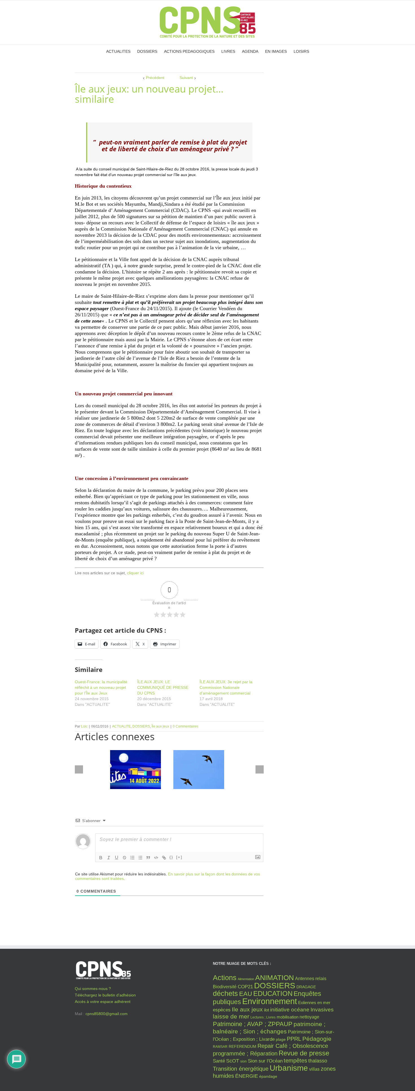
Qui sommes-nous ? (93, 988)
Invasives (322, 1010)
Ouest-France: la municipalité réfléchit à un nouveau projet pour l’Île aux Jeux (101, 687)
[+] (179, 857)
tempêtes (295, 1060)
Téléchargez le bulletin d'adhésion (105, 995)
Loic (84, 726)
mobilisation (287, 1017)
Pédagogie (316, 1038)
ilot (266, 1010)
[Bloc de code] (156, 857)
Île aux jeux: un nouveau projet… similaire (149, 94)
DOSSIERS (147, 51)
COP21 (245, 986)
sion (243, 1061)
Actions (225, 978)
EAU (245, 993)
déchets (225, 993)
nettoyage (309, 1017)
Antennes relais (310, 978)
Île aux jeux (160, 726)
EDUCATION (272, 993)
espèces (222, 1010)
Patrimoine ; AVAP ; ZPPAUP (252, 1024)
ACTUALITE (121, 726)
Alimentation (246, 979)
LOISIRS (301, 51)
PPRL (294, 1039)
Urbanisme (289, 1068)
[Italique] (109, 857)
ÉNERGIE (246, 1076)
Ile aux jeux (247, 1009)
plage (281, 1039)
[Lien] (164, 857)
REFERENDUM (242, 1046)
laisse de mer (231, 1016)
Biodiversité (225, 986)
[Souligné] (117, 857)
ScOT (232, 1061)
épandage (268, 1076)
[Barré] (124, 857)
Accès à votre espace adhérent (102, 1001)
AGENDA (250, 51)
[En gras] (101, 857)
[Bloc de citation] (148, 857)
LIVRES (228, 51)
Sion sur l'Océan (265, 1061)
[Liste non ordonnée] (140, 857)
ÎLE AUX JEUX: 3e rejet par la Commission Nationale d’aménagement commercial (226, 687)
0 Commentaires (185, 726)
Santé (219, 1061)
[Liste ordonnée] (132, 857)
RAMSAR (220, 1047)
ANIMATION (274, 978)
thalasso (317, 1061)
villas (314, 1069)
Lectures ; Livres (263, 1017)
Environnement (269, 1001)
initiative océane (289, 1010)
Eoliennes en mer (314, 1002)
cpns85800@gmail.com (107, 1013)
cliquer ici (135, 573)
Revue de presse (304, 1053)
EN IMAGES (276, 51)
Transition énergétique (240, 1069)
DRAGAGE (306, 987)
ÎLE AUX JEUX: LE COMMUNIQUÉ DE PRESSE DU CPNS (162, 687)
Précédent (155, 77)
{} (171, 857)
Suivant (186, 77)
